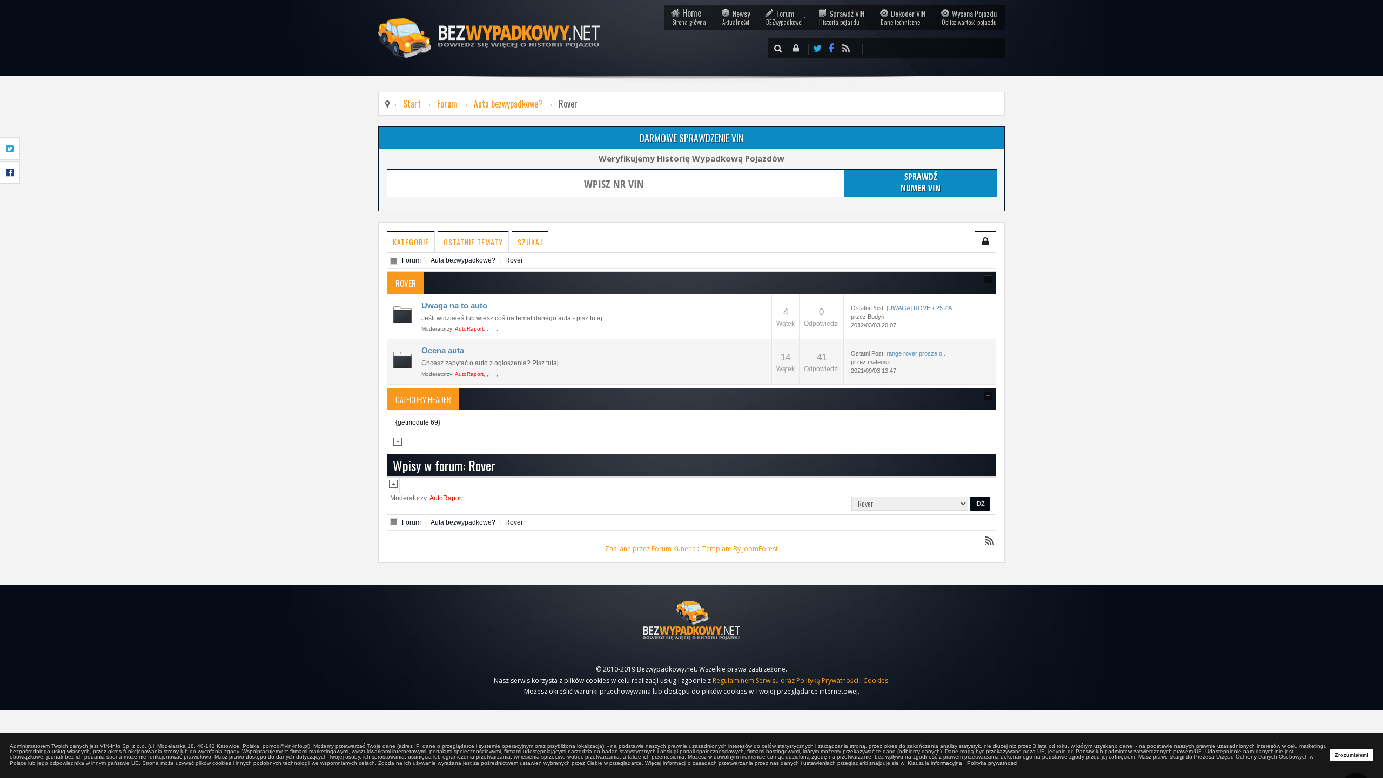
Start (412, 103)
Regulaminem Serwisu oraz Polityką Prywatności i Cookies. (801, 680)
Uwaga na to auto (454, 305)
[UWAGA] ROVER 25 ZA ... (922, 308)
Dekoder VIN (903, 17)
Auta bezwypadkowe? (508, 103)
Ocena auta (442, 350)
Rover (514, 260)
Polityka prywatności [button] (992, 763)
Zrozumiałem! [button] (1351, 755)
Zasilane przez (627, 548)
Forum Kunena (674, 548)
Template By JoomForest (740, 548)
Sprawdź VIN (841, 17)
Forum (784, 17)
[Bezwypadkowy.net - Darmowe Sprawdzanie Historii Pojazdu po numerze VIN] (691, 620)
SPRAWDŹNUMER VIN (921, 182)
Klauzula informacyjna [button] (935, 763)
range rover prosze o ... (918, 353)
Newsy (736, 17)
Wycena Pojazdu (969, 17)
